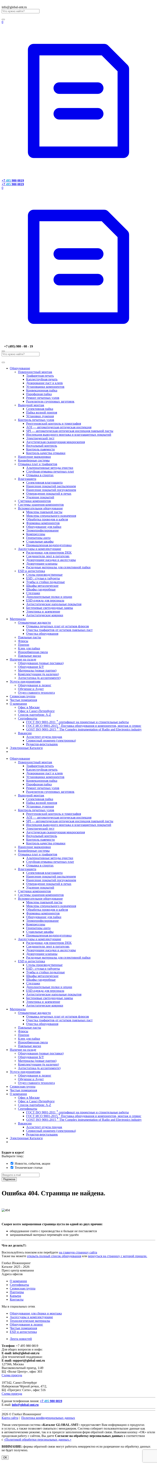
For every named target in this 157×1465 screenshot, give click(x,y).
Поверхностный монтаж (35, 372)
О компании (18, 703)
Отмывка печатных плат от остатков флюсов (57, 626)
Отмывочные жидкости (34, 622)
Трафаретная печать (40, 375)
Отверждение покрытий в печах (48, 493)
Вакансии (25, 733)
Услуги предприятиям (25, 681)
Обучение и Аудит (31, 689)
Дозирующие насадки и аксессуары (51, 560)
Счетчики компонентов (34, 501)
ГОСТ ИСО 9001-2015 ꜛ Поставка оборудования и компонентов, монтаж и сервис (83, 725)
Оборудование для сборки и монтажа (36, 1313)
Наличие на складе (23, 659)
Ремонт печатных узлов (42, 397)
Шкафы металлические (42, 585)
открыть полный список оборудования (54, 1256)
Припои (23, 644)
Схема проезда (12, 1375)
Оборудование (20, 368)
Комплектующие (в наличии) (38, 674)
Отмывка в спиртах (40, 475)
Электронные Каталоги (26, 748)
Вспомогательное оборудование (40, 508)
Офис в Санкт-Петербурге (36, 711)
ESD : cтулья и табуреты (43, 578)
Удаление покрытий (40, 497)
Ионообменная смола (33, 652)
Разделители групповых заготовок (50, 401)
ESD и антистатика (31, 571)
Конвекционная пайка (41, 390)
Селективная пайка (39, 409)
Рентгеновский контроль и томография (53, 423)
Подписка (9, 1179)
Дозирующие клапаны (41, 563)
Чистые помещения (23, 700)
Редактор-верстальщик (42, 744)
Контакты (17, 1299)
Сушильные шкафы (40, 541)
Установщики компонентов (45, 386)
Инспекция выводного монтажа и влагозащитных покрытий (68, 434)
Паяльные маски (29, 655)
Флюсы (23, 641)
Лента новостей (21, 1339)
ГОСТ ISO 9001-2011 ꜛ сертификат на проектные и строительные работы (77, 722)
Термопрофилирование (42, 530)
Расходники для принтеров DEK (49, 552)
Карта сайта (10, 1418)
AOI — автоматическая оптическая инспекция (58, 427)
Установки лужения (40, 416)
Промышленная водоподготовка (49, 545)
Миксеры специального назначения (51, 515)
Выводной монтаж (31, 405)
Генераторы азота (38, 538)
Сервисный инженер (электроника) (51, 740)
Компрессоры (35, 534)
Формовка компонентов (43, 523)
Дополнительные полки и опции (49, 596)
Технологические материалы (30, 1320)
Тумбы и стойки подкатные (45, 582)
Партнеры (17, 1292)
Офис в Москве (29, 707)
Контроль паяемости (40, 449)
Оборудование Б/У (31, 667)
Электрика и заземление (43, 611)
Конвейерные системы (34, 460)
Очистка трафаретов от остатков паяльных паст (59, 630)
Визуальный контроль (41, 445)
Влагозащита (27, 479)
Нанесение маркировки (34, 456)
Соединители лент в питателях (48, 556)
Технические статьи (29, 1167)
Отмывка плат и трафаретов (37, 464)
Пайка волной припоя (41, 412)
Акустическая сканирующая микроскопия (55, 442)
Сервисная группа (22, 696)
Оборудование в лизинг (34, 685)
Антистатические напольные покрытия (53, 604)
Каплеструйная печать (41, 379)
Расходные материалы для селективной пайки (58, 567)
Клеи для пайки (29, 648)
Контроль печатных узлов (36, 420)
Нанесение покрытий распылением (51, 486)
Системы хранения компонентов (41, 504)
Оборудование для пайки (43, 526)
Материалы (18, 619)
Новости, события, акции (32, 1163)
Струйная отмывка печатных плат (50, 471)
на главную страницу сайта (78, 1252)
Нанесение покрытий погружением (51, 490)
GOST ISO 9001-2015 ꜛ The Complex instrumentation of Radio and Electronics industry (84, 729)
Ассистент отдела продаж (44, 737)
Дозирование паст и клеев (44, 383)
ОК (5, 1457)
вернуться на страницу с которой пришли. (117, 1256)
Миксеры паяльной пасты (44, 512)
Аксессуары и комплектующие (39, 549)
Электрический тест (40, 438)
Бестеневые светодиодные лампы (49, 608)
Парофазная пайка (39, 394)
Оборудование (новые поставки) (41, 663)
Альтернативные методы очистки (49, 467)
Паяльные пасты (29, 637)
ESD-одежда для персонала (45, 600)
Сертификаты (27, 718)
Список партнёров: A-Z (34, 714)
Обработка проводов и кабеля (47, 519)
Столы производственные (44, 574)
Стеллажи (33, 593)
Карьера (15, 1296)
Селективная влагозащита (44, 482)
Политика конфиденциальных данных (48, 1418)
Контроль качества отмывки (45, 453)
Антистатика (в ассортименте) (39, 678)
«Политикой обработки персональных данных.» (37, 1439)
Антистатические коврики (44, 615)
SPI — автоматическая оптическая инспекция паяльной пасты (69, 431)
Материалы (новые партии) (37, 670)
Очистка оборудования (42, 633)
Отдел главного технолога (36, 692)
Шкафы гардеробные (41, 589)
